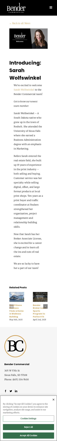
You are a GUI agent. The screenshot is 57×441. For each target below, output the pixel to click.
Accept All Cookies (28, 435)
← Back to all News (19, 23)
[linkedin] (16, 391)
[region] (28, 418)
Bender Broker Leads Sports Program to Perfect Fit (40, 311)
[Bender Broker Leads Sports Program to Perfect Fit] (40, 293)
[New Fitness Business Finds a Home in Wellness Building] (16, 293)
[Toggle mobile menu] (51, 7)
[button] (11, 306)
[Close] (53, 399)
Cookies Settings (28, 418)
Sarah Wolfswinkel (24, 89)
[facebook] (5, 391)
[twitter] (11, 391)
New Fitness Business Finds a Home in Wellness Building (16, 311)
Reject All (28, 427)
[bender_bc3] (15, 336)
